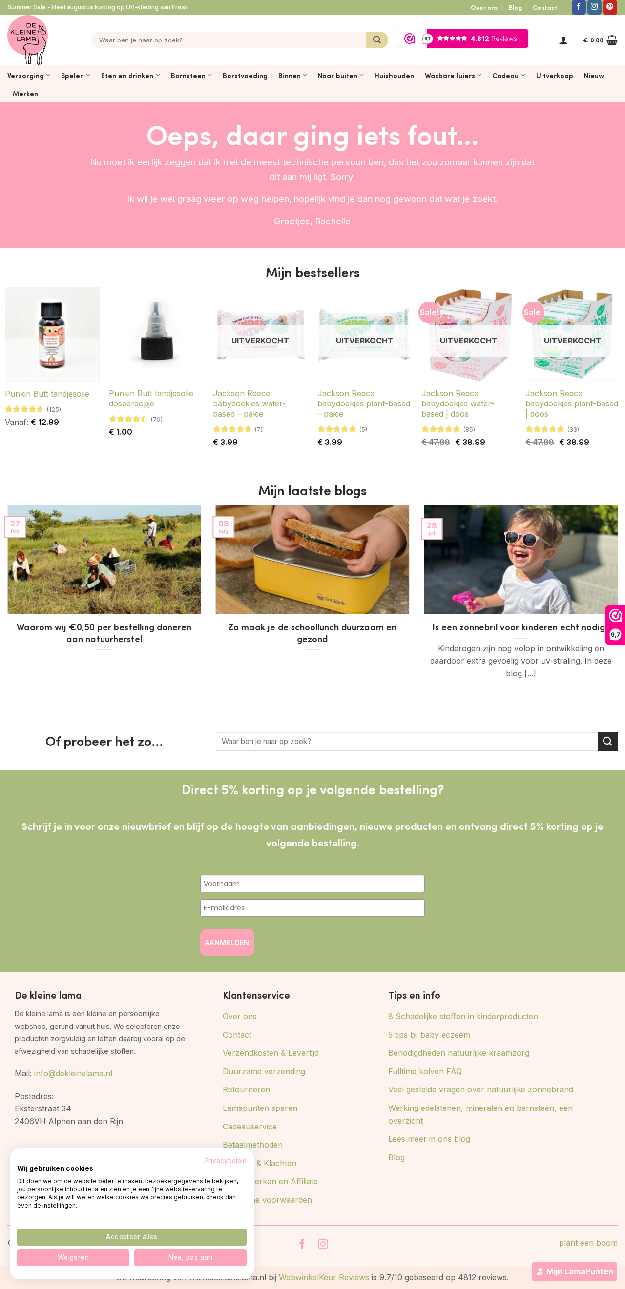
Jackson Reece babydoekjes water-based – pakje (249, 403)
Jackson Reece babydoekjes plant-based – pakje (363, 403)
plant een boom (588, 1243)
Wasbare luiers (450, 75)
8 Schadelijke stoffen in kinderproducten (463, 1016)
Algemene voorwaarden (267, 1200)
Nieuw (594, 75)
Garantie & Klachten (259, 1163)
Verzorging (25, 75)
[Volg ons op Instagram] (594, 7)
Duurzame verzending (264, 1071)
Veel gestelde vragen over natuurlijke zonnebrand (480, 1089)
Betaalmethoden (253, 1144)
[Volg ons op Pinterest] (610, 7)
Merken (25, 93)
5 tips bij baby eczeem (429, 1035)
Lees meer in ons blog (429, 1139)
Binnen (289, 75)
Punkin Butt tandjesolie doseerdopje (151, 398)
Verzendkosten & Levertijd (271, 1053)
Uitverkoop (554, 75)
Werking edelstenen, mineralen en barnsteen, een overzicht (480, 1114)
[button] (563, 40)
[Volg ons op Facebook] (579, 7)
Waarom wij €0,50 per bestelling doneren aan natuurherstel (104, 632)
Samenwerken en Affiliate (270, 1181)
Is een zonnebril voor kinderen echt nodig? (521, 627)
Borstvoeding (245, 75)
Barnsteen (188, 75)
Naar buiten (337, 75)
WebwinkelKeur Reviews (324, 1277)
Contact (545, 7)
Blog (515, 7)
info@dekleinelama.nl (73, 1073)
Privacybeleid (225, 1161)
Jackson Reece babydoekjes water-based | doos (457, 403)
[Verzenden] (377, 40)
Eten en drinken (127, 75)
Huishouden (394, 75)
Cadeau (505, 75)
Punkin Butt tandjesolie (47, 394)
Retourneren (246, 1089)
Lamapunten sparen (260, 1108)
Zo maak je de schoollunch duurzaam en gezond (312, 632)
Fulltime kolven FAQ (425, 1071)
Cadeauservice (250, 1126)
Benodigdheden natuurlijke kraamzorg (458, 1053)
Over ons (484, 7)
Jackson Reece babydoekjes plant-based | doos (571, 403)
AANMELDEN (227, 942)
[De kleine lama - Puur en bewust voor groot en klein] (27, 40)
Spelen (72, 75)
